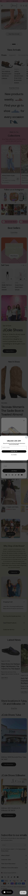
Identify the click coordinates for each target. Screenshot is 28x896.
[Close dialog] (26, 437)
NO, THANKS (14, 454)
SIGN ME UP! (14, 451)
